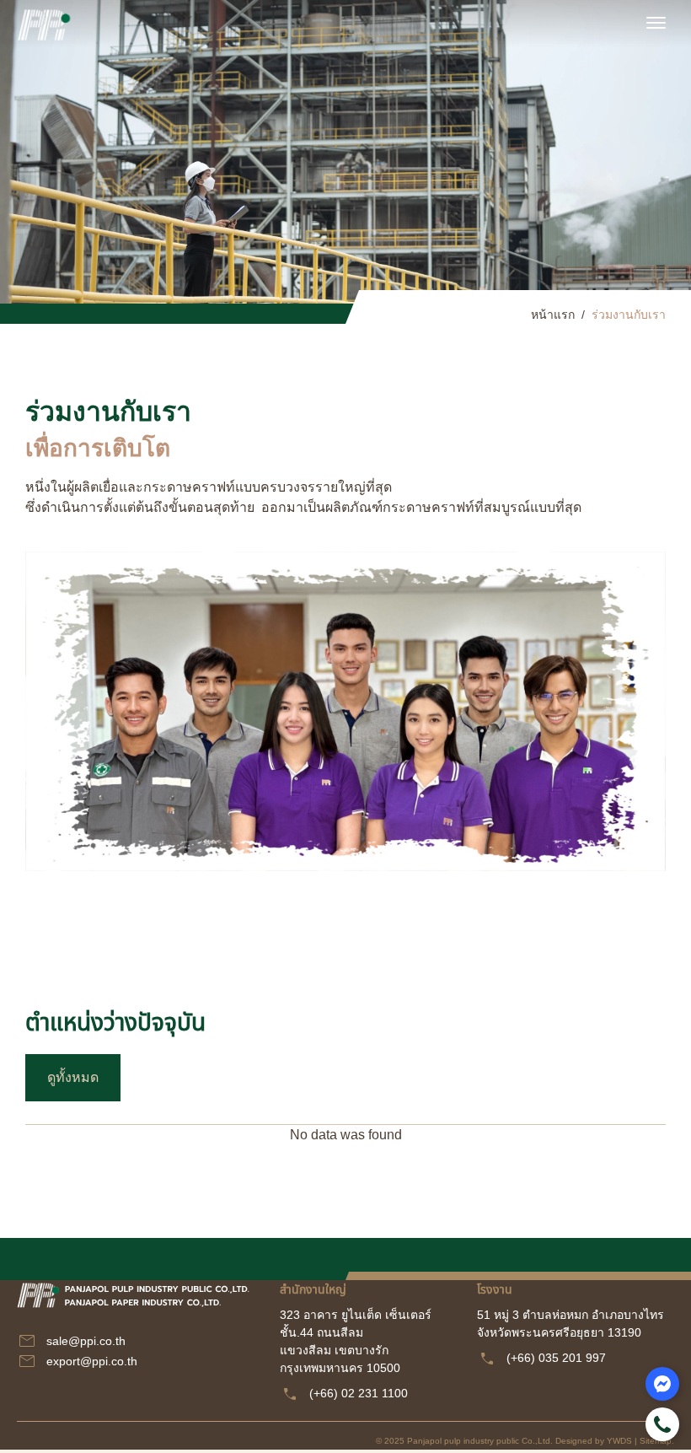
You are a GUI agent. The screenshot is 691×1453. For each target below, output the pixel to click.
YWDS (619, 1440)
